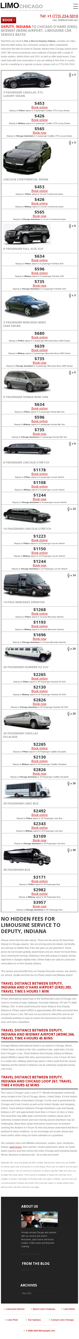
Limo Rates (69, 1309)
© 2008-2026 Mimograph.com (40, 1331)
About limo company (31, 1254)
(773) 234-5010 (65, 16)
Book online (39, 107)
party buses (16, 1147)
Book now (39, 132)
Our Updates (34, 1320)
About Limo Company (44, 1309)
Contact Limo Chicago (62, 1320)
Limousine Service (15, 1309)
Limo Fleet (12, 1320)
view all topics (29, 1270)
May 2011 (26, 1293)
